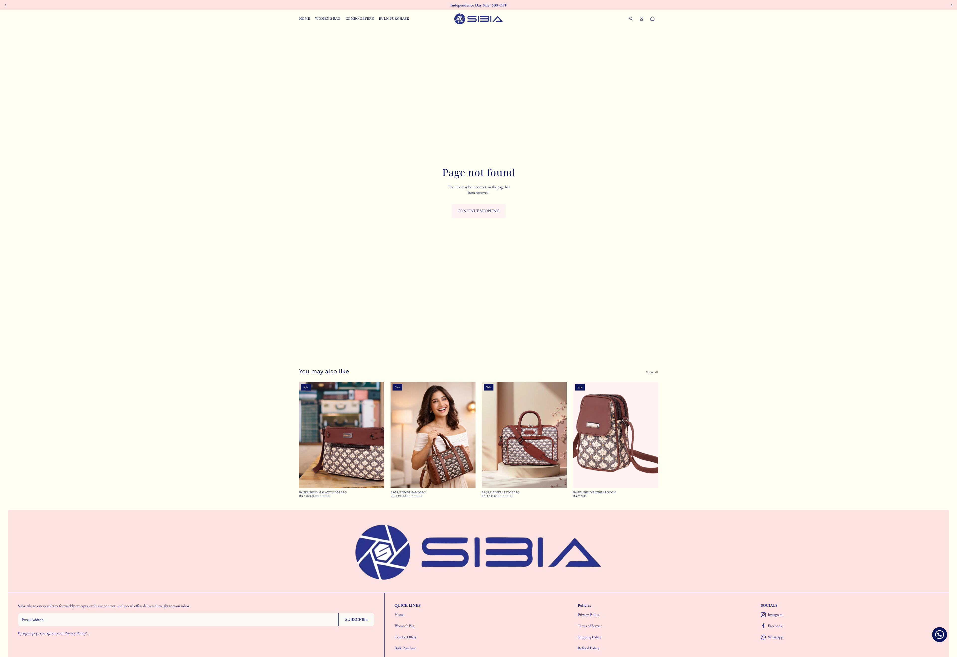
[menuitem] (304, 18)
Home (399, 614)
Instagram (775, 614)
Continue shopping (479, 210)
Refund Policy (588, 648)
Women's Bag (404, 625)
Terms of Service (590, 625)
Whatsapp (775, 637)
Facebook (775, 625)
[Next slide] (376, 435)
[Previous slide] (306, 435)
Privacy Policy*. (76, 633)
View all (652, 372)
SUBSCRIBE (356, 619)
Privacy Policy (588, 614)
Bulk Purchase (405, 648)
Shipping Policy (589, 637)
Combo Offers (405, 637)
